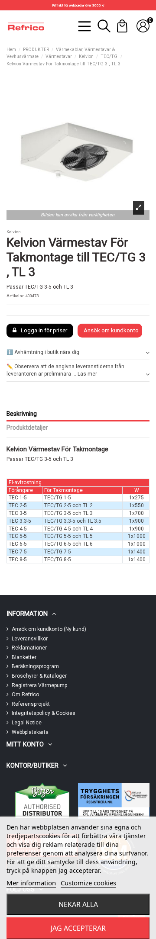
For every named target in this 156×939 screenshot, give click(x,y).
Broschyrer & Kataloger (39, 676)
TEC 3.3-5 (20, 521)
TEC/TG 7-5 (57, 552)
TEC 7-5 (18, 552)
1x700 (136, 513)
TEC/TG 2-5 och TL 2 (68, 505)
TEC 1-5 (18, 498)
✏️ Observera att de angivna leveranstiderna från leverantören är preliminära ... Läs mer (65, 370)
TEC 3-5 (18, 513)
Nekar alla (78, 904)
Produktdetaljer (27, 427)
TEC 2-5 (18, 505)
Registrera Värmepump (39, 685)
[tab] (78, 352)
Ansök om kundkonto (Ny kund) (49, 629)
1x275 (136, 498)
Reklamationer (29, 648)
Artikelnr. (15, 295)
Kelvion (13, 231)
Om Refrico (25, 694)
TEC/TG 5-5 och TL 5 (68, 536)
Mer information (31, 882)
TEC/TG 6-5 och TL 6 (68, 544)
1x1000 (137, 536)
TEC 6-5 (18, 544)
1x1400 (137, 552)
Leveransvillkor (30, 639)
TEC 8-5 (18, 559)
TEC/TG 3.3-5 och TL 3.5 (72, 521)
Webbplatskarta (30, 732)
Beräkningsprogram (35, 666)
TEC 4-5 (18, 529)
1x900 (136, 521)
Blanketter (24, 657)
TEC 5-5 (18, 536)
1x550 (136, 505)
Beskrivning (21, 413)
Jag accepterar (78, 928)
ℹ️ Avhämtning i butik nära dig (42, 352)
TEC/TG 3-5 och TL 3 (68, 513)
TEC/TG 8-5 (57, 559)
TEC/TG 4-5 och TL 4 (68, 529)
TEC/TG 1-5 (57, 498)
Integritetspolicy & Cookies (43, 713)
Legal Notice (27, 723)
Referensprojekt (31, 704)
